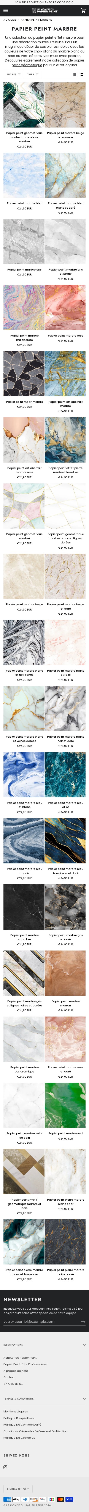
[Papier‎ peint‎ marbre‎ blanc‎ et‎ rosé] (65, 642)
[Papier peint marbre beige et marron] (65, 105)
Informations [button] (13, 1344)
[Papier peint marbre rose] (65, 307)
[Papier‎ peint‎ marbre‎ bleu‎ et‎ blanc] (23, 774)
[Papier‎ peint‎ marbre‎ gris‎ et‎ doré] (65, 907)
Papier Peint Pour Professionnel (25, 1364)
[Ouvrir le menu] (9, 10)
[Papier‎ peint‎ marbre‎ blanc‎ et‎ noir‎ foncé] (23, 642)
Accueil (9, 20)
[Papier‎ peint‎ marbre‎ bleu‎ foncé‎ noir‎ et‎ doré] (65, 841)
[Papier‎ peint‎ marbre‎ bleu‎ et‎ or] (65, 774)
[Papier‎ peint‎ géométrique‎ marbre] (23, 506)
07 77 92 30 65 (13, 1384)
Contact (9, 1377)
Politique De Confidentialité (22, 1425)
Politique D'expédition (18, 1418)
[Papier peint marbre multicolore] (23, 307)
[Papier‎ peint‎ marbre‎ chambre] (23, 907)
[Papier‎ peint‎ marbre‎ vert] (65, 1105)
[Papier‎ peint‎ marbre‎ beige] (23, 576)
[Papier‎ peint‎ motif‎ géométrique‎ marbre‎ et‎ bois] (23, 1171)
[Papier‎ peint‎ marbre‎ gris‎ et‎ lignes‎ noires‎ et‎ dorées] (23, 973)
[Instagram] (5, 1467)
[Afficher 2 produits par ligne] (82, 74)
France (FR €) (16, 1488)
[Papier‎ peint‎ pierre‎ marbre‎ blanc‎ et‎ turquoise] (23, 1242)
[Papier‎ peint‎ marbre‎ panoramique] (23, 1039)
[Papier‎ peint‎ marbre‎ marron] (65, 973)
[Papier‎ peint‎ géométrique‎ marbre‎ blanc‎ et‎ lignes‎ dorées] (65, 506)
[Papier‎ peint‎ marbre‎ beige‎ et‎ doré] (65, 576)
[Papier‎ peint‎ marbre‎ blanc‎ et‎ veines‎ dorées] (23, 708)
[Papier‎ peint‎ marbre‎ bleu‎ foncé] (23, 841)
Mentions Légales (15, 1411)
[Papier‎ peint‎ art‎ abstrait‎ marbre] (65, 373)
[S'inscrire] (80, 1321)
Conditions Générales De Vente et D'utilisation (35, 1431)
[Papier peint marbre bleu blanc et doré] (65, 175)
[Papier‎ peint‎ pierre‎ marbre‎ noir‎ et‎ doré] (65, 1242)
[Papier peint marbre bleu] (23, 175)
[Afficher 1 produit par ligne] (74, 74)
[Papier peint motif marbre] (23, 373)
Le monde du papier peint (24, 1505)
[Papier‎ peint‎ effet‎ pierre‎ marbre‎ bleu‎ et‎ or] (65, 440)
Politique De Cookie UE (19, 1438)
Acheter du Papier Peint (20, 1358)
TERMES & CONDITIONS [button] (18, 1398)
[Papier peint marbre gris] (23, 241)
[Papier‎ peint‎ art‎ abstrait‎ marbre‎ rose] (23, 440)
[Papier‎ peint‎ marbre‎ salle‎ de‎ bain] (23, 1105)
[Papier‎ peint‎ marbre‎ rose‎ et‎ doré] (65, 1039)
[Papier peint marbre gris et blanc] (65, 241)
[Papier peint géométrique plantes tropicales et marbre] (23, 105)
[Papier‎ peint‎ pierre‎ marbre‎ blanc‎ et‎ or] (65, 1171)
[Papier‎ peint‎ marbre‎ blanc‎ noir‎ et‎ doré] (65, 708)
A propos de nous (16, 1371)
